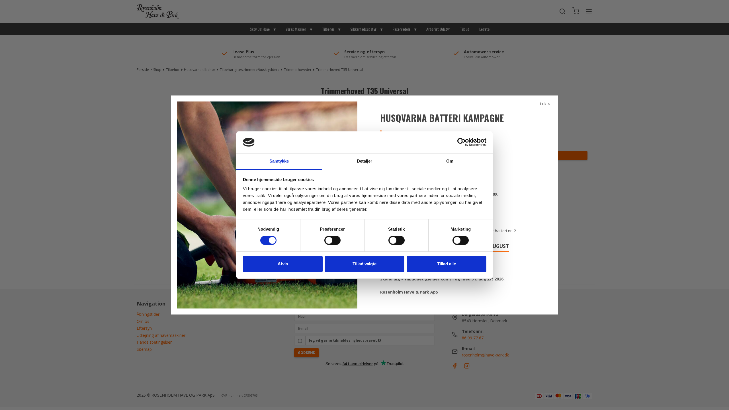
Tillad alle (446, 263)
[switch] (332, 240)
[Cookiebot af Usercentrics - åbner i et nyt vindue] (461, 142)
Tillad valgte (364, 263)
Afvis (283, 263)
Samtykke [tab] (279, 161)
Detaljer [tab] (364, 161)
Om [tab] (449, 161)
